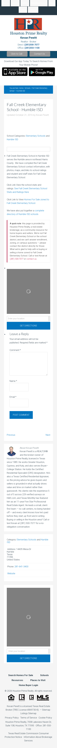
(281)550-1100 (31, 48)
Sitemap (46, 709)
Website (11, 573)
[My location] (49, 318)
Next (48, 435)
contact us (31, 259)
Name (13, 381)
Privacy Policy (12, 717)
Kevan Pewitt (28, 37)
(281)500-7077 (31, 44)
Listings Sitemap (28, 713)
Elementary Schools (35, 136)
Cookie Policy (45, 717)
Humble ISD (12, 139)
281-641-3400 (21, 566)
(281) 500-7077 (16, 259)
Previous (11, 435)
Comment (15, 350)
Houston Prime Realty (15, 722)
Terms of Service (28, 717)
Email (13, 397)
